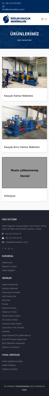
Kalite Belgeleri (8, 270)
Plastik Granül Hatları (11, 315)
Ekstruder (6, 300)
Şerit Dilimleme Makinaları (13, 343)
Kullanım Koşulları (10, 369)
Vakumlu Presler (9, 308)
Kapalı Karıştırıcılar (10, 284)
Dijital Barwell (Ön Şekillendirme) (16, 335)
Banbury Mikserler (10, 288)
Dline (24, 390)
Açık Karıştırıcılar (9, 296)
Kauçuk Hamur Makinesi (18, 95)
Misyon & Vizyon (9, 266)
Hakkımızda (7, 262)
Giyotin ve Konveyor (11, 347)
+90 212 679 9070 (13, 3)
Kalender (6, 331)
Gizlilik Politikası (9, 365)
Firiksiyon (9, 195)
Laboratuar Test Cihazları (13, 327)
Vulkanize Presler (9, 312)
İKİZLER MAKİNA (22, 386)
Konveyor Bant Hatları (12, 323)
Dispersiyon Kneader (11, 292)
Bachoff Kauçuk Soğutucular (14, 339)
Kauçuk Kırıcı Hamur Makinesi (22, 147)
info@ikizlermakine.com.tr (13, 9)
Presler (5, 304)
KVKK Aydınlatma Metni (12, 361)
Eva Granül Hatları (10, 319)
